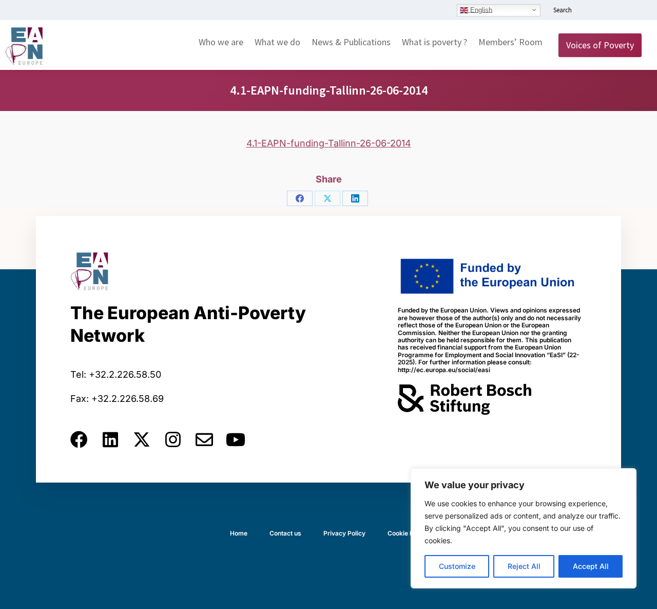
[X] (327, 198)
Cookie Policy (408, 533)
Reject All (524, 566)
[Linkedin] (110, 439)
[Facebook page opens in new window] (604, 10)
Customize (457, 566)
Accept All (591, 566)
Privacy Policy (344, 533)
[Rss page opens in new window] (635, 10)
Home (238, 533)
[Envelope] (204, 439)
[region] (523, 528)
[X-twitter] (141, 439)
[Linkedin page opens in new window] (588, 10)
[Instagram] (173, 439)
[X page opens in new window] (619, 10)
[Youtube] (235, 439)
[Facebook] (300, 198)
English (480, 9)
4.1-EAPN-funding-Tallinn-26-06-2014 (328, 143)
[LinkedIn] (355, 198)
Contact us (285, 533)
